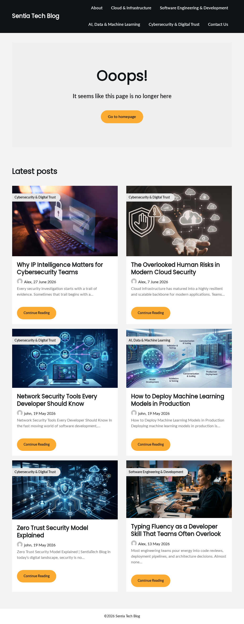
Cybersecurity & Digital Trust (174, 24)
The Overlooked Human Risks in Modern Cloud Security (175, 268)
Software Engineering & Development (194, 8)
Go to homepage (122, 117)
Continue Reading (37, 313)
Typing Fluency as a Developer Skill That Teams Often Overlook (176, 530)
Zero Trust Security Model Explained (52, 531)
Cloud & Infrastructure (131, 8)
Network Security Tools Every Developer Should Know (57, 400)
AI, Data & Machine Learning (114, 24)
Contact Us (218, 24)
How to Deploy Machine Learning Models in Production (177, 400)
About (96, 8)
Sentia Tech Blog (35, 16)
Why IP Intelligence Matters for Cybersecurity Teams (60, 268)
